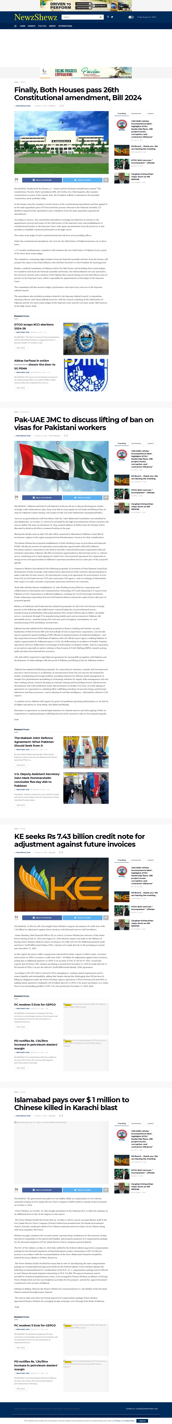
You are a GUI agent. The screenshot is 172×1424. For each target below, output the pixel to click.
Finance (31, 26)
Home (22, 26)
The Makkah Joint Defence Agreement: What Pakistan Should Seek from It (34, 741)
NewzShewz (35, 17)
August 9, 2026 (37, 749)
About (23, 1409)
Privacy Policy (44, 1409)
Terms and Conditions (72, 1409)
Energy (52, 26)
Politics (42, 26)
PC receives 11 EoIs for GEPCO (35, 1004)
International (65, 26)
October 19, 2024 (41, 1116)
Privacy (117, 1421)
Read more (21, 348)
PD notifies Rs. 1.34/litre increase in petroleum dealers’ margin (36, 1044)
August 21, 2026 (38, 1008)
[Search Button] (101, 17)
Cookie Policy (56, 1409)
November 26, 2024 (38, 372)
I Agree (142, 1421)
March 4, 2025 (37, 332)
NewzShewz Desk (23, 106)
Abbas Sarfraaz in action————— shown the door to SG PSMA (34, 364)
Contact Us (32, 1409)
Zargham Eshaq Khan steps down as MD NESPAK (142, 176)
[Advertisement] (86, 48)
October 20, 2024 (41, 436)
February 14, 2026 (38, 789)
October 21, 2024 (41, 106)
